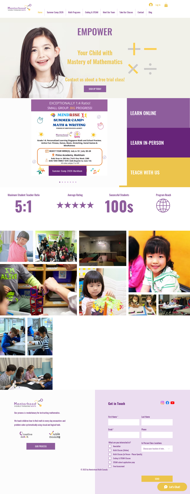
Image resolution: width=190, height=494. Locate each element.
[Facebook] (167, 402)
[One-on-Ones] (65, 182)
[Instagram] (162, 402)
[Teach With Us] (75, 182)
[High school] (67, 182)
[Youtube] (172, 402)
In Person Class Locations (151, 443)
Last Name (145, 417)
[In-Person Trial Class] (62, 182)
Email (110, 429)
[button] (166, 5)
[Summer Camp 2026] (59, 182)
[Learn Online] (73, 182)
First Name (112, 417)
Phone (143, 429)
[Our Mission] (70, 182)
